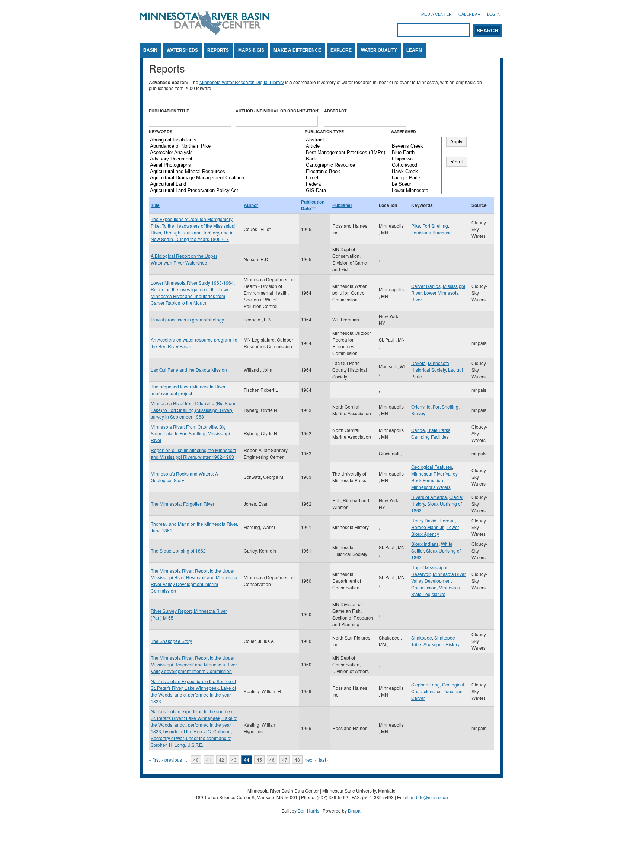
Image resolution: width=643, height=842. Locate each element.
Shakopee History (441, 644)
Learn (414, 50)
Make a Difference (297, 50)
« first (154, 759)
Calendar (469, 14)
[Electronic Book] (345, 172)
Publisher (342, 205)
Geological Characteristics (437, 687)
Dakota (418, 363)
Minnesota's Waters (431, 487)
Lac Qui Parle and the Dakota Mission (189, 369)
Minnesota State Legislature (435, 590)
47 (284, 759)
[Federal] (345, 184)
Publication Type (324, 131)
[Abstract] (345, 140)
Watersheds (182, 50)
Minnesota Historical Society (430, 366)
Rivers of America (429, 497)
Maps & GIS (251, 50)
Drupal (355, 810)
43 (234, 759)
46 (272, 759)
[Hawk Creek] (416, 172)
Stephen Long (425, 684)
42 (221, 759)
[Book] (345, 159)
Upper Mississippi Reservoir (429, 570)
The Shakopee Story (171, 641)
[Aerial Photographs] (224, 165)
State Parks (438, 430)
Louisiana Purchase (431, 232)
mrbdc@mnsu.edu (429, 797)
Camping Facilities (430, 436)
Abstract (335, 110)
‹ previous (172, 759)
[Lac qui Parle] (416, 178)
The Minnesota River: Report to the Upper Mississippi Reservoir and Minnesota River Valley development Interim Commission (194, 664)
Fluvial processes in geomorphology (187, 319)
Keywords (160, 131)
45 (259, 759)
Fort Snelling (435, 225)
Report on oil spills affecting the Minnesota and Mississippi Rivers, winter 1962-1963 (193, 453)
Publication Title (169, 110)
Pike (415, 225)
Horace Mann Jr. (427, 527)
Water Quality (379, 50)
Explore (341, 50)
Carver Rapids (426, 286)
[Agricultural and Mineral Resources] (224, 172)
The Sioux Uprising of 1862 (178, 550)
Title (155, 205)
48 (297, 759)
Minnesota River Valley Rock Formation (434, 476)
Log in (493, 14)
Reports (218, 50)
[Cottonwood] (416, 165)
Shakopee (421, 637)
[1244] (416, 140)
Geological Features (431, 467)
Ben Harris (308, 810)
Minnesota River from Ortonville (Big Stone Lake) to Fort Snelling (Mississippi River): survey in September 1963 (194, 410)
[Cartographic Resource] (345, 165)
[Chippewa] (416, 159)
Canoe (418, 430)
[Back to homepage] (205, 33)
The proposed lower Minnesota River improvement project (188, 389)
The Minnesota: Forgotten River (182, 503)
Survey (418, 413)
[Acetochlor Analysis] (224, 153)
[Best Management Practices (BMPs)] (345, 153)
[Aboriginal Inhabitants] (224, 140)
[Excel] (345, 178)
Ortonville (421, 406)
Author (251, 205)
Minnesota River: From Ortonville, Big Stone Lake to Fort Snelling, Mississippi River (190, 433)
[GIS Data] (345, 191)
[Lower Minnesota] (416, 191)
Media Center (436, 14)
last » (324, 759)
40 (196, 759)
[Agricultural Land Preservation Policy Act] (224, 191)
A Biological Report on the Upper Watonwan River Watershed (184, 259)
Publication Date (312, 205)
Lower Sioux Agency (435, 530)
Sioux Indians (425, 544)
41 (208, 759)
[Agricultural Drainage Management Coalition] (224, 178)
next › (310, 759)
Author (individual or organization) (278, 110)
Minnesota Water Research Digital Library (241, 82)
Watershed (403, 131)
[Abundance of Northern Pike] (224, 146)
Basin (150, 50)
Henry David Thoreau (433, 520)
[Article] (345, 146)
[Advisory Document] (224, 159)
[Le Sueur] (416, 184)
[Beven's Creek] (416, 146)
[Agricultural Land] (224, 184)
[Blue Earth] (416, 153)
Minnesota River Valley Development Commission (438, 580)
